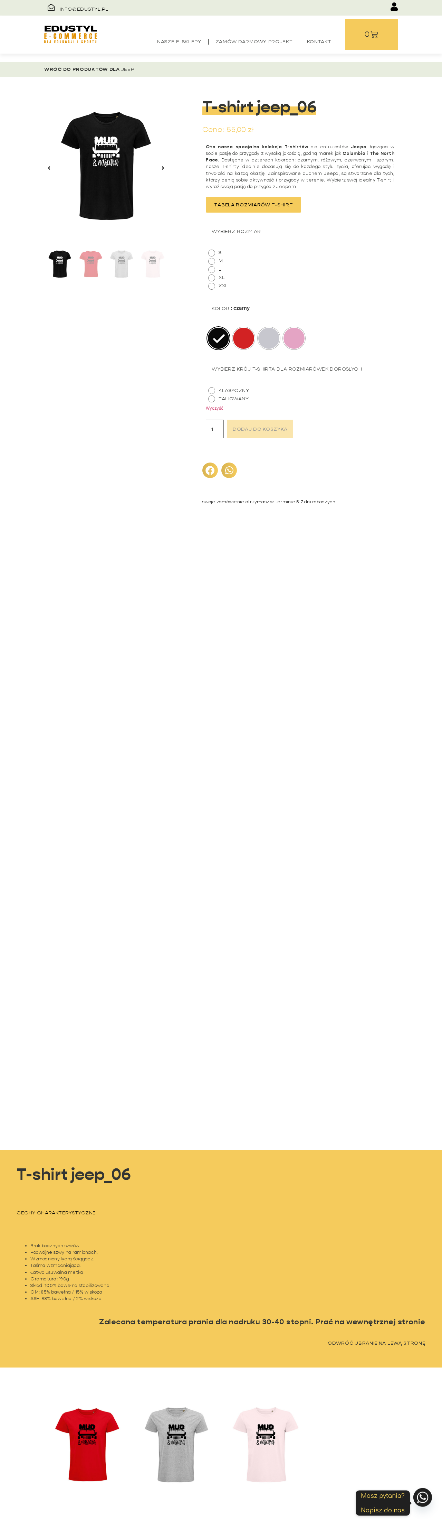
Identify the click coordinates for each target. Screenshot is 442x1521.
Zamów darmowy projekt (254, 41)
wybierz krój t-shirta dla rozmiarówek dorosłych (287, 368)
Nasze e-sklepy (179, 41)
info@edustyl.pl (84, 9)
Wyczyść (214, 408)
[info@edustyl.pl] (51, 7)
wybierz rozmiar (236, 231)
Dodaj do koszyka (260, 429)
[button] (49, 168)
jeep (127, 69)
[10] (106, 168)
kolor (220, 308)
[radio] (216, 253)
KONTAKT (319, 41)
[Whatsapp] (422, 1503)
